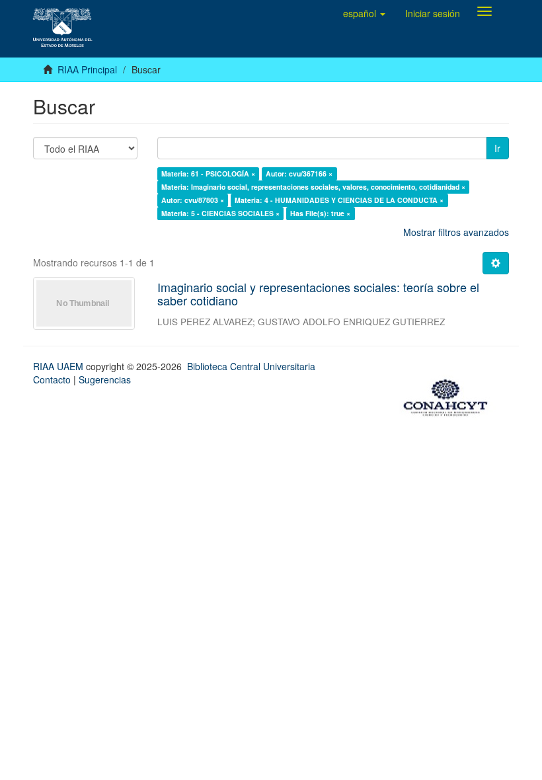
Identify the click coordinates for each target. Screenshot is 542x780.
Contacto (52, 379)
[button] (364, 13)
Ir (497, 148)
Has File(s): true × (320, 213)
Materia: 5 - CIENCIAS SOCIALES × (220, 213)
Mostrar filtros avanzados (456, 232)
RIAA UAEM (59, 366)
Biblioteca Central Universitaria (251, 366)
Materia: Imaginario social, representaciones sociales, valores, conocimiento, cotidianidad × (313, 187)
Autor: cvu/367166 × (299, 173)
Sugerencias (105, 379)
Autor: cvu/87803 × (192, 200)
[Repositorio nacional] (449, 396)
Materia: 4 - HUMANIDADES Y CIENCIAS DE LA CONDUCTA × (339, 200)
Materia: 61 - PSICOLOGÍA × (208, 173)
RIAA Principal (87, 69)
